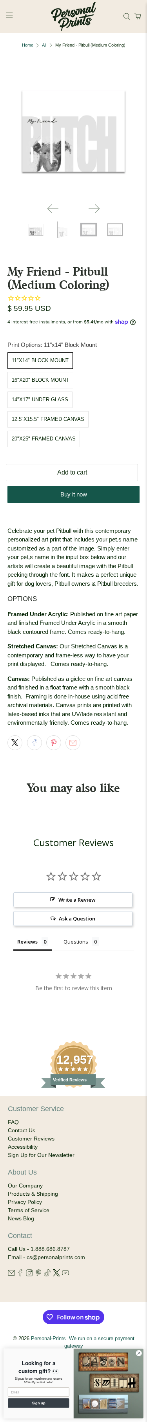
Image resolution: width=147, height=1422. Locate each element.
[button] (136, 16)
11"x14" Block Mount (40, 360)
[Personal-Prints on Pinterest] (38, 1274)
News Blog (21, 1218)
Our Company (25, 1185)
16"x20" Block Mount (40, 380)
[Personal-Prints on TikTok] (47, 1274)
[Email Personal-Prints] (11, 1274)
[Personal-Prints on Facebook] (20, 1274)
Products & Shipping (33, 1194)
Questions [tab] (76, 941)
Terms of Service (28, 1210)
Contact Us (21, 1130)
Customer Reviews (31, 1138)
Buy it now (73, 494)
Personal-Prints (48, 1338)
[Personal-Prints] (74, 16)
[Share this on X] (14, 742)
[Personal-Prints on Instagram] (29, 1274)
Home (27, 45)
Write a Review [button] (77, 899)
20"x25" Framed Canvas (44, 439)
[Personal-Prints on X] (56, 1274)
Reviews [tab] (27, 941)
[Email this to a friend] (72, 742)
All (44, 45)
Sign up (38, 1402)
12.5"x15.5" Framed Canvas (48, 419)
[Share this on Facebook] (34, 742)
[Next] (94, 209)
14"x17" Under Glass (40, 399)
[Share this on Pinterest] (53, 742)
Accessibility (23, 1147)
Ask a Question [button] (77, 918)
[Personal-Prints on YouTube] (65, 1274)
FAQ (13, 1122)
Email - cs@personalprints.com (46, 1257)
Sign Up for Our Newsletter (41, 1155)
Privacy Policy (25, 1202)
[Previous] (53, 209)
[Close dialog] (139, 1353)
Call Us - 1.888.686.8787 (39, 1249)
